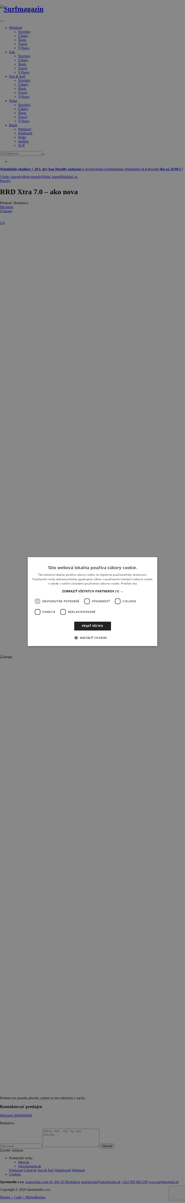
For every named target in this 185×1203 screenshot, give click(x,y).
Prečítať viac (129, 583)
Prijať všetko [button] (92, 626)
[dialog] (92, 601)
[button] (92, 591)
